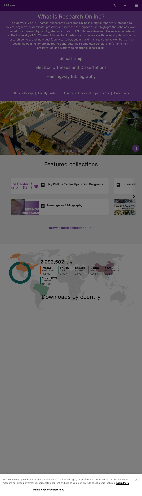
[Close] (136, 480)
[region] (71, 485)
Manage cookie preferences (48, 489)
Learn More (122, 482)
